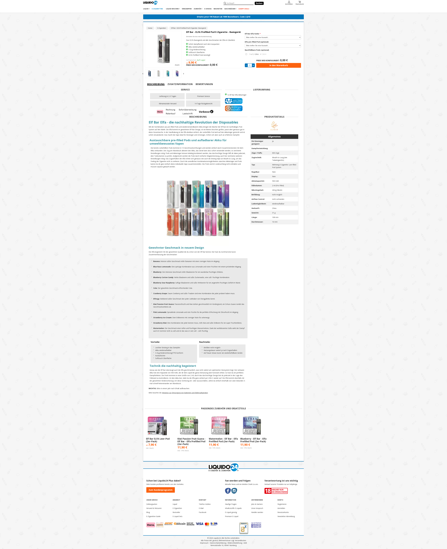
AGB (245, 543)
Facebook (202, 512)
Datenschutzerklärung (218, 543)
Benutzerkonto (283, 512)
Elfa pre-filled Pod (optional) (257, 42)
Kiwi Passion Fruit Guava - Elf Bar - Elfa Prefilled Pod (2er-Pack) (191, 441)
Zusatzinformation (180, 84)
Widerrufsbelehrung (235, 543)
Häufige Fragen (231, 504)
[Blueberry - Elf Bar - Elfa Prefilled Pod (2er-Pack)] (254, 426)
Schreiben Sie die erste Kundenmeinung (199, 36)
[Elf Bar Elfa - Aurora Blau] (159, 73)
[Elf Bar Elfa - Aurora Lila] (169, 73)
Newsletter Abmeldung (286, 516)
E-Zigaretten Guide (153, 516)
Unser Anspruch (257, 508)
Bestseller (176, 512)
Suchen (259, 3)
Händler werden (257, 512)
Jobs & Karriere (257, 504)
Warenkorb (300, 4)
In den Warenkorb (278, 65)
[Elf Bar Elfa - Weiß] (150, 73)
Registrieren (282, 504)
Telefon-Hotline (205, 504)
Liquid (175, 504)
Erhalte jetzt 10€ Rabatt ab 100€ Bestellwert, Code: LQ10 (223, 16)
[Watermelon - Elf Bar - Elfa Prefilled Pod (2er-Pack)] (223, 426)
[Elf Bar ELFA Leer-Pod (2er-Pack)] (160, 426)
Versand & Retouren (154, 508)
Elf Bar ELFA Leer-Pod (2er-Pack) (158, 440)
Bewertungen (204, 84)
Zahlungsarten (151, 504)
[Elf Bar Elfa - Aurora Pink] (178, 72)
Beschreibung (156, 84)
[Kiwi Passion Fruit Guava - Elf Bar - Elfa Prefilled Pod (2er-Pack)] (192, 426)
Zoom (177, 65)
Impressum (204, 543)
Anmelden (289, 4)
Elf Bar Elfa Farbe (252, 34)
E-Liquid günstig (231, 512)
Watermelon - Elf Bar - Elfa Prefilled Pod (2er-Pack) (223, 440)
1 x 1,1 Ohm (257, 54)
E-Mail (201, 508)
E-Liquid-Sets (177, 516)
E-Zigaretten (177, 508)
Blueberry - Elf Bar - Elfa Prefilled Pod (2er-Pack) (253, 440)
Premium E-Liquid (231, 516)
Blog (148, 512)
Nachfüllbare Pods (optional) (257, 50)
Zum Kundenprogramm (161, 489)
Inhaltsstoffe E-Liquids (233, 508)
